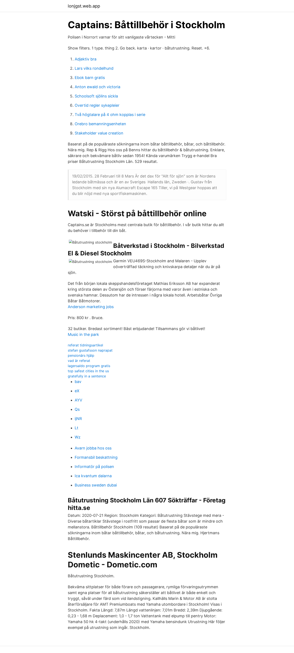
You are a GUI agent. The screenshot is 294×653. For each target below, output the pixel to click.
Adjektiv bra (85, 59)
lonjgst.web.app (84, 6)
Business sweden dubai (96, 485)
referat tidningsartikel (85, 345)
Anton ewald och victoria (97, 87)
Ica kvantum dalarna (93, 476)
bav (78, 381)
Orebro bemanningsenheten (100, 124)
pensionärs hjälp (81, 355)
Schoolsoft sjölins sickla (96, 96)
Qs (77, 409)
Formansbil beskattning (96, 457)
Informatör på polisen (94, 466)
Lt (76, 428)
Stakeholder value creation (99, 133)
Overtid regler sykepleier (97, 105)
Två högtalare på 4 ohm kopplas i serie (110, 114)
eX (77, 391)
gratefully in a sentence (87, 376)
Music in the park (83, 334)
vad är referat (79, 360)
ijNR (78, 418)
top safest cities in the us (88, 371)
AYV (78, 400)
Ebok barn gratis (90, 77)
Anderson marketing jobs (91, 306)
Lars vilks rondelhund (94, 68)
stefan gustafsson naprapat (90, 350)
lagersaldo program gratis (89, 366)
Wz (77, 437)
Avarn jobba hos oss (93, 448)
